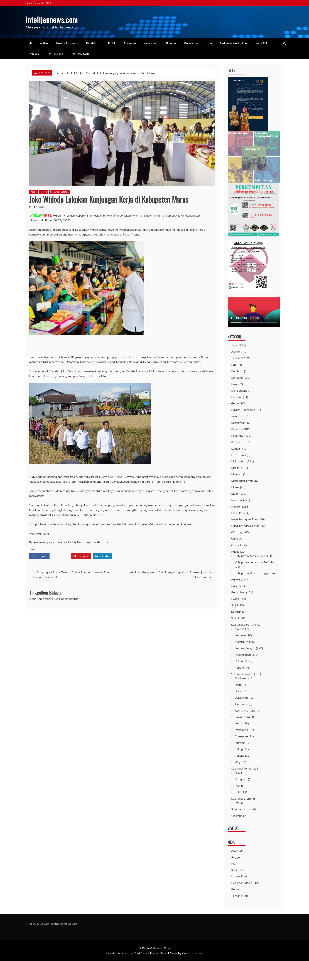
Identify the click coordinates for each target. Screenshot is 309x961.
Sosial (235, 618)
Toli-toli (239, 792)
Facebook (40, 556)
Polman (239, 661)
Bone (238, 691)
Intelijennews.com (52, 19)
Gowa (235, 403)
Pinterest (82, 556)
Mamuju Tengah (245, 648)
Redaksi (34, 53)
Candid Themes (192, 953)
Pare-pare (241, 736)
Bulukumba (242, 697)
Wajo (238, 762)
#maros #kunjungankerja (47, 542)
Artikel (44, 43)
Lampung (237, 448)
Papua (235, 551)
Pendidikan (93, 43)
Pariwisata (191, 43)
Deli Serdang (239, 390)
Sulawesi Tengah (242, 768)
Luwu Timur (238, 455)
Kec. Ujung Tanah (246, 710)
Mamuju (240, 642)
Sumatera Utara (241, 809)
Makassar (237, 461)
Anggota (236, 857)
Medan (235, 493)
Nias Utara (238, 513)
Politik (112, 43)
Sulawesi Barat (241, 624)
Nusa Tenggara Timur (245, 526)
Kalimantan (238, 422)
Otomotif (237, 545)
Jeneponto (241, 704)
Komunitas (238, 442)
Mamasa (236, 474)
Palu (237, 785)
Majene (239, 629)
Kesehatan (151, 43)
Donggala (241, 779)
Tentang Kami (80, 53)
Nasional (236, 500)
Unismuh (236, 815)
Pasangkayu (243, 654)
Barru (238, 684)
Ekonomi (170, 43)
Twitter (61, 556)
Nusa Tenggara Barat (245, 519)
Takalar (239, 755)
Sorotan (236, 611)
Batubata (237, 371)
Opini (234, 538)
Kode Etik (262, 43)
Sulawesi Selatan (59, 191)
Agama (236, 352)
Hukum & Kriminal (67, 43)
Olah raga (237, 532)
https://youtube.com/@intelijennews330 (51, 923)
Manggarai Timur (242, 480)
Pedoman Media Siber (234, 43)
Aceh (234, 345)
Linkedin (103, 556)
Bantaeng (241, 678)
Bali (233, 365)
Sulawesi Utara (241, 798)
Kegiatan (237, 429)
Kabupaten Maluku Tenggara (253, 573)
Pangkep (240, 730)
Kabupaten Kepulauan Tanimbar (255, 562)
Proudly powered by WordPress (127, 953)
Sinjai (234, 605)
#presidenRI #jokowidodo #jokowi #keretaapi (84, 542)
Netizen (236, 506)
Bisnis (235, 384)
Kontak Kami (55, 53)
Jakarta (236, 416)
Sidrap (239, 749)
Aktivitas (237, 850)
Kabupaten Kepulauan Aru (251, 556)
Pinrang (240, 742)
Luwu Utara (242, 717)
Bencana (237, 377)
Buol (237, 773)
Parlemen (130, 43)
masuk (49, 599)
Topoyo (240, 667)
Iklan (209, 43)
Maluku (235, 468)
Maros (43, 191)
